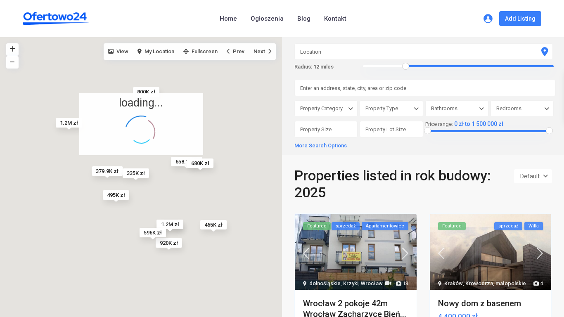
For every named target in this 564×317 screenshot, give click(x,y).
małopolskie (510, 283)
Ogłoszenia (267, 18)
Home (228, 18)
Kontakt (335, 18)
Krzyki (350, 283)
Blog (303, 18)
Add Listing (520, 18)
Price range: (439, 124)
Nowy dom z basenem (479, 303)
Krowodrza (479, 283)
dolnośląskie (325, 283)
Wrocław (372, 283)
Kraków (453, 283)
